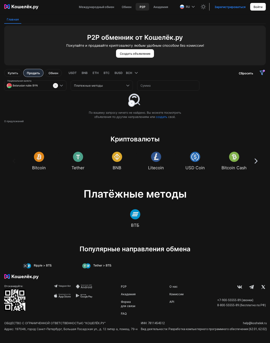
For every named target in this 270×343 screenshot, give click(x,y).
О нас (173, 286)
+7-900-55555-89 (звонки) (235, 300)
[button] (188, 7)
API (171, 301)
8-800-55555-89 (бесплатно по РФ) (241, 305)
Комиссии (176, 294)
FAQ (124, 313)
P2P (124, 286)
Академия (128, 294)
